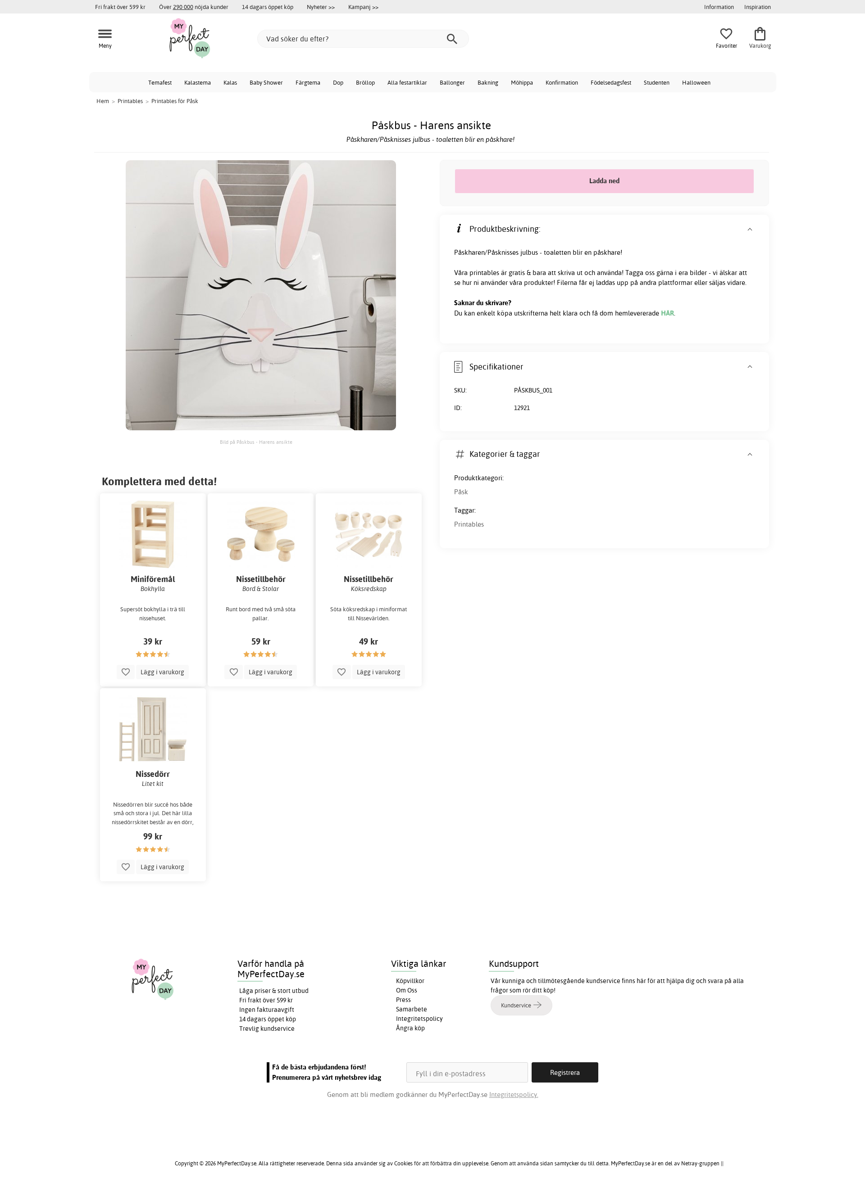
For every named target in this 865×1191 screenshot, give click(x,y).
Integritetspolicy (419, 1019)
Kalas (230, 82)
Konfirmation (562, 82)
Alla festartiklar (407, 82)
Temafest (160, 82)
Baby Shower (266, 82)
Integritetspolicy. (513, 1094)
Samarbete (411, 1009)
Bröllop (365, 82)
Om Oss (406, 990)
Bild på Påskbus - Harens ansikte (256, 442)
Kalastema (197, 82)
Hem (102, 100)
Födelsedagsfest (611, 82)
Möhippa (522, 82)
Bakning (488, 82)
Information (719, 6)
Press (403, 1000)
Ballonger (452, 82)
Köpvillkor (410, 981)
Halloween (696, 82)
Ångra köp (410, 1028)
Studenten (656, 82)
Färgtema (308, 82)
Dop (338, 82)
